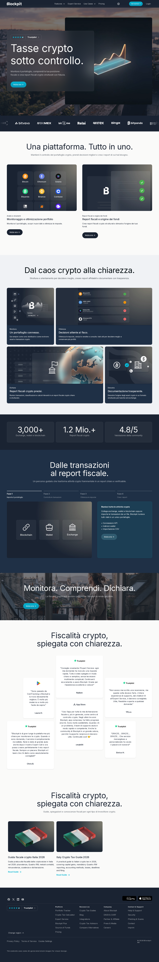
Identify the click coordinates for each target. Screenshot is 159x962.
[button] (59, 3)
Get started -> (136, 4)
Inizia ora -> (18, 84)
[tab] (24, 496)
